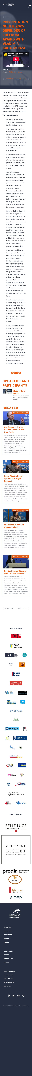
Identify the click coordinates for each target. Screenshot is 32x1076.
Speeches (8, 931)
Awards (7, 938)
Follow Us (8, 979)
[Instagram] (23, 995)
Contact (7, 986)
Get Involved (9, 971)
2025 (12, 69)
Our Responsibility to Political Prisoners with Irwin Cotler (14, 430)
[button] (30, 5)
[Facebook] (8, 995)
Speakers (8, 935)
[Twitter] (13, 995)
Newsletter (9, 982)
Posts (6, 955)
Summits (7, 927)
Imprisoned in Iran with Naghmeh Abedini (14, 526)
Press (6, 962)
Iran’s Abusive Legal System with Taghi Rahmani (13, 479)
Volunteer (8, 975)
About (6, 942)
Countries (8, 951)
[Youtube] (18, 995)
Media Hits (8, 958)
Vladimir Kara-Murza (15, 72)
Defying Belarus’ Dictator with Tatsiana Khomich (15, 572)
